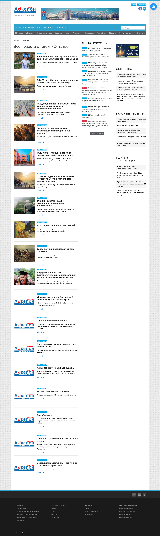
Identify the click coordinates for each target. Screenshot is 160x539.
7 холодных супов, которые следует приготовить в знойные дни (129, 131)
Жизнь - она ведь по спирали (53, 391)
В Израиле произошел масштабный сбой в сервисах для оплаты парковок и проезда (131, 192)
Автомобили (101, 33)
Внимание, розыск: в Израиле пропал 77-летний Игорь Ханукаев (130, 82)
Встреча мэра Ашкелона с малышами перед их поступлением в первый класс (95, 108)
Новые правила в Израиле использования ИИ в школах (127, 167)
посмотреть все (97, 133)
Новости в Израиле (125, 517)
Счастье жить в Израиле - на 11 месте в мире (57, 440)
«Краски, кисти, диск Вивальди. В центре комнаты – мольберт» (55, 298)
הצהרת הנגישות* (22, 508)
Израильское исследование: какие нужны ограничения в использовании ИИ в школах (131, 184)
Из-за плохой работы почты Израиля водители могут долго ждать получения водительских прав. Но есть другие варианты (131, 97)
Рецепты (76, 33)
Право (38, 27)
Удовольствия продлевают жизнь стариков (55, 250)
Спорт (67, 33)
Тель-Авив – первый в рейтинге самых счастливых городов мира (55, 154)
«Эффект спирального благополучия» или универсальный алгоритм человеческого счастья (56, 275)
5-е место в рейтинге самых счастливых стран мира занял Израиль (53, 131)
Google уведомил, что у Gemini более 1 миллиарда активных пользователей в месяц (131, 175)
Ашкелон (18, 27)
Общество (112, 33)
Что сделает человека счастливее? (56, 225)
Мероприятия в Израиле (127, 511)
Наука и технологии (126, 33)
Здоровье (58, 33)
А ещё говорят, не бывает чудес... (55, 367)
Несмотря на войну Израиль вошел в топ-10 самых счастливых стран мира (57, 57)
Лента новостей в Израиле (128, 505)
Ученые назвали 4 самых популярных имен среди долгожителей (50, 203)
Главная (16, 40)
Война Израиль (60, 27)
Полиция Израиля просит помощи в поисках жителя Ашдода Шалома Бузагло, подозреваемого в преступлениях (95, 124)
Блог (44, 27)
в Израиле (29, 33)
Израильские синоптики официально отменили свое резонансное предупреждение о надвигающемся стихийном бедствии (97, 91)
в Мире (20, 33)
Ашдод (50, 27)
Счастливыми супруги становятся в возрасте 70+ (56, 345)
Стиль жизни (89, 33)
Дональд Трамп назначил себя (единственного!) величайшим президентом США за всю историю (95, 65)
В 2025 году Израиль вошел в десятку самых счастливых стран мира (57, 81)
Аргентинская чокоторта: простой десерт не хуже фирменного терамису (131, 137)
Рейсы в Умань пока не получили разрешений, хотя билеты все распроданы (97, 100)
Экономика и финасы (44, 33)
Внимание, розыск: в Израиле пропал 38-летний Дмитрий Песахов (130, 88)
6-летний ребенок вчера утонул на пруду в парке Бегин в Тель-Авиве (95, 81)
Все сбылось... (45, 414)
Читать (39, 66)
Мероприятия (28, 27)
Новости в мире (124, 514)
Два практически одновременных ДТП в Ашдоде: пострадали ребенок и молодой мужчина (97, 73)
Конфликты (141, 33)
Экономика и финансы (58, 505)
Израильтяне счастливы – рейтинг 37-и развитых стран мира (57, 464)
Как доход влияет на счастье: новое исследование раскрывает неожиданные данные (56, 106)
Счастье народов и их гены (52, 320)
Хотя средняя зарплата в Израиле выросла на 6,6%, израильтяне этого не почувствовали (96, 56)
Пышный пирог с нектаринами (127, 125)
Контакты (20, 505)
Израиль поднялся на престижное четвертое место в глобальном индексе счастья (55, 179)
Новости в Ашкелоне (126, 508)
